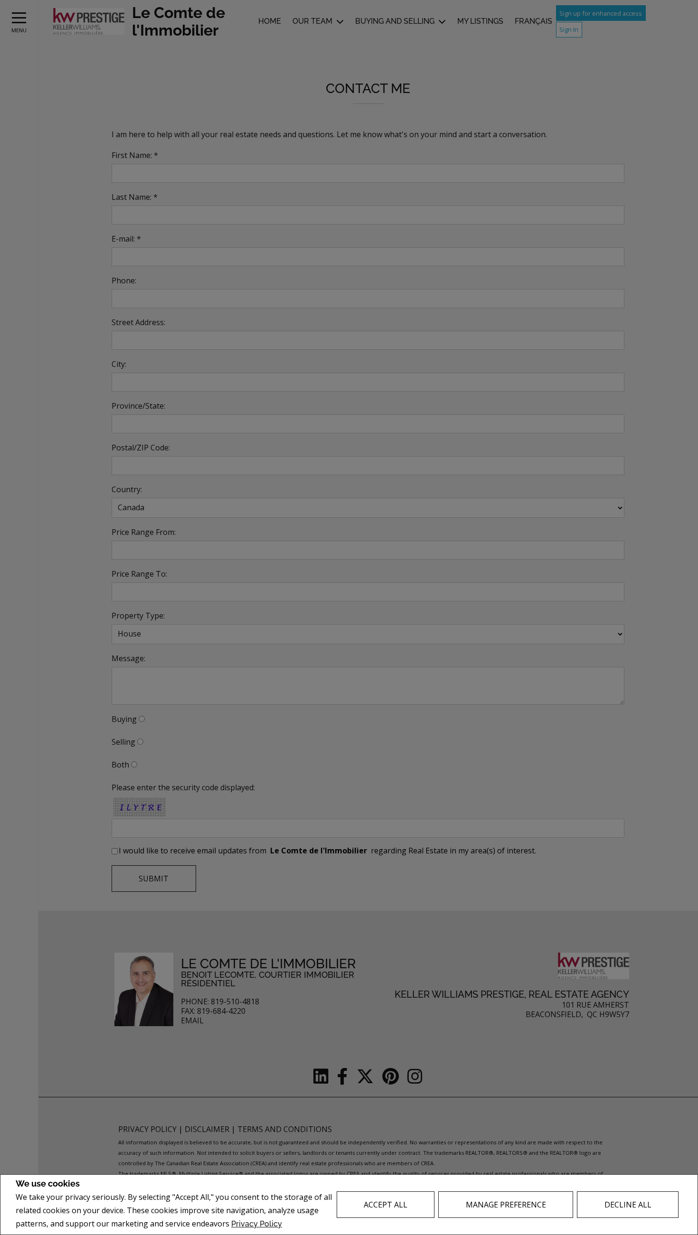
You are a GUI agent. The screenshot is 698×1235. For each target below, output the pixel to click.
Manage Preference (506, 1204)
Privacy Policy (256, 1223)
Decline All (627, 1204)
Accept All (385, 1204)
